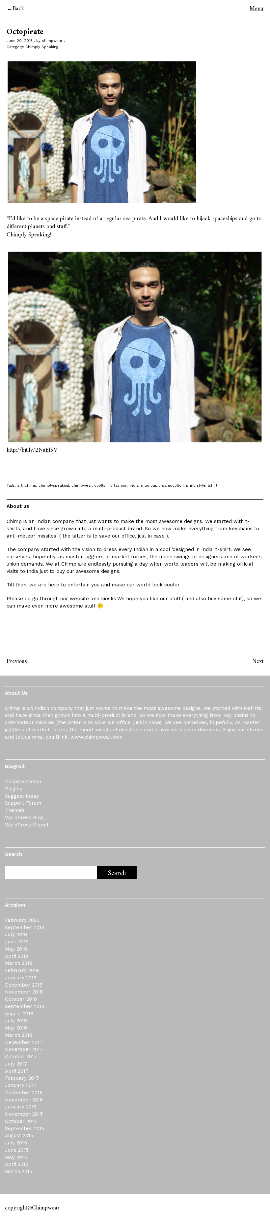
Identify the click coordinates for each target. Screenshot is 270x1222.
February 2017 (22, 1078)
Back (18, 9)
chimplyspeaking (54, 485)
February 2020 (22, 920)
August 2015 (19, 1135)
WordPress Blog (24, 817)
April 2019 (16, 956)
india (134, 485)
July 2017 (16, 1064)
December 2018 (23, 985)
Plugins (13, 789)
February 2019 (22, 970)
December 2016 (23, 1093)
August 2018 (19, 1014)
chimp (30, 485)
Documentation (23, 782)
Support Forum (23, 803)
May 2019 (16, 949)
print (190, 485)
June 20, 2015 (20, 41)
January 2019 (21, 978)
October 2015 (21, 1121)
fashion (120, 485)
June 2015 (17, 1150)
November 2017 (24, 1049)
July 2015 (16, 1143)
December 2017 (23, 1042)
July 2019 (16, 934)
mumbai (148, 485)
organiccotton (171, 485)
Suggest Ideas (22, 796)
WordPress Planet (27, 825)
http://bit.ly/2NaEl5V (32, 450)
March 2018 (18, 1035)
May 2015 (16, 1157)
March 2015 (18, 1171)
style (201, 485)
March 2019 (18, 963)
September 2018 (24, 1006)
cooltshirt (103, 485)
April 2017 (16, 1071)
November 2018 (24, 992)
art (19, 485)
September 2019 (24, 927)
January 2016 (21, 1107)
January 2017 (21, 1085)
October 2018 (21, 999)
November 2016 (24, 1100)
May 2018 (16, 1028)
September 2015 (24, 1129)
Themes (14, 810)
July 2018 (16, 1021)
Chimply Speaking (41, 47)
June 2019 (17, 942)
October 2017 (21, 1057)
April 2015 (16, 1164)
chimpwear (52, 41)
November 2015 (24, 1114)
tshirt (212, 485)
